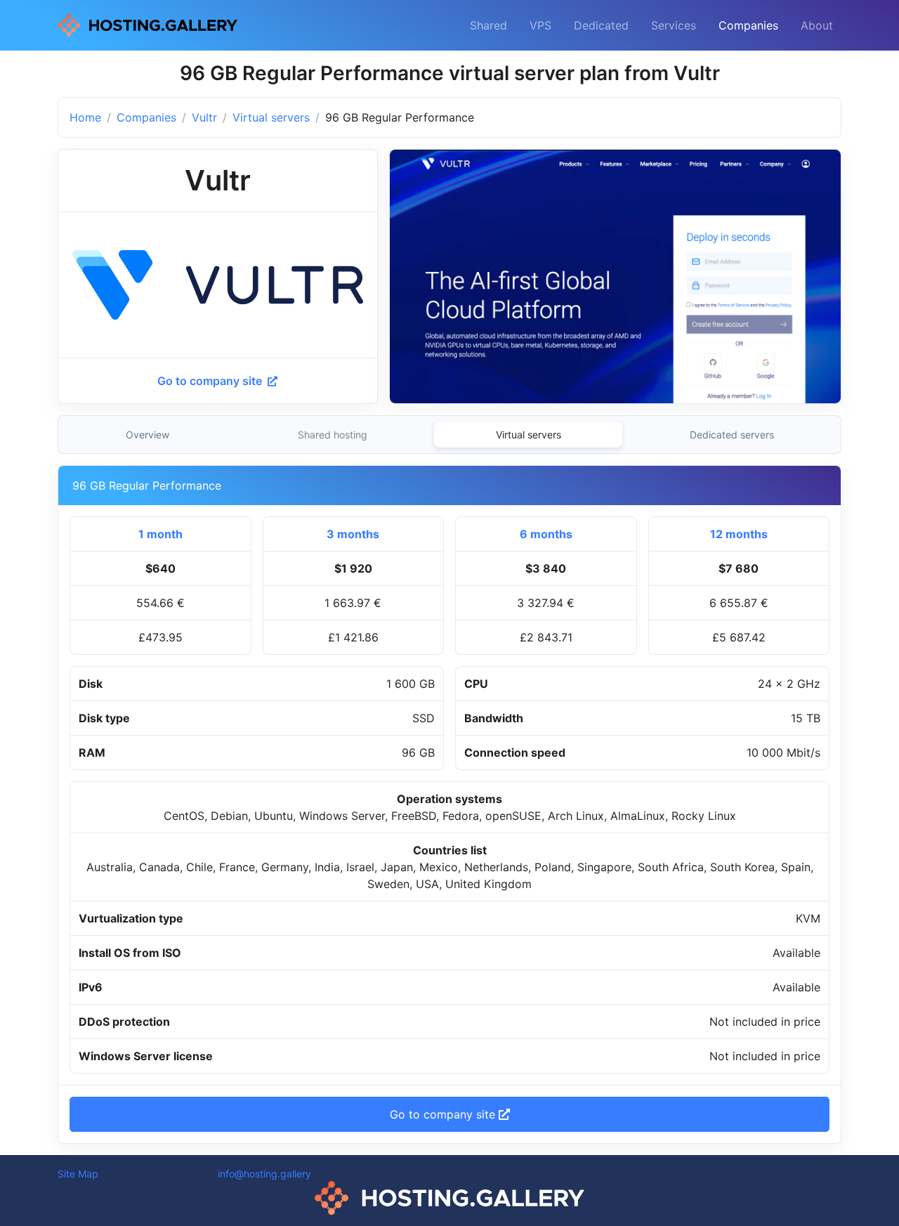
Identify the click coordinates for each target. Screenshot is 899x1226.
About (817, 25)
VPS (540, 25)
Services (673, 25)
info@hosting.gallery (264, 1174)
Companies (748, 25)
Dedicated (601, 25)
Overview (147, 435)
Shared (488, 25)
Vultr (204, 117)
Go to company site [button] (444, 1114)
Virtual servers (271, 117)
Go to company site (211, 381)
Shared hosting (332, 435)
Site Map (78, 1174)
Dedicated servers (732, 435)
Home (85, 117)
